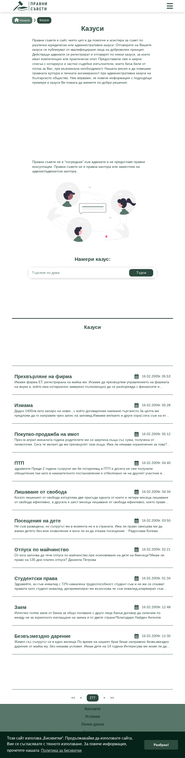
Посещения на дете (37, 520)
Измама (23, 405)
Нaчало (25, 20)
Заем (20, 607)
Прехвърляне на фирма (43, 376)
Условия (92, 716)
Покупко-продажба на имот (46, 434)
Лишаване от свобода (40, 492)
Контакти (92, 709)
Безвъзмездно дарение (42, 636)
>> (112, 698)
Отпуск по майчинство (41, 549)
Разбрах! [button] (161, 745)
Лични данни (92, 724)
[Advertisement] (92, 123)
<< (73, 698)
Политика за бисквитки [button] (61, 750)
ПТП (19, 463)
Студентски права (35, 578)
